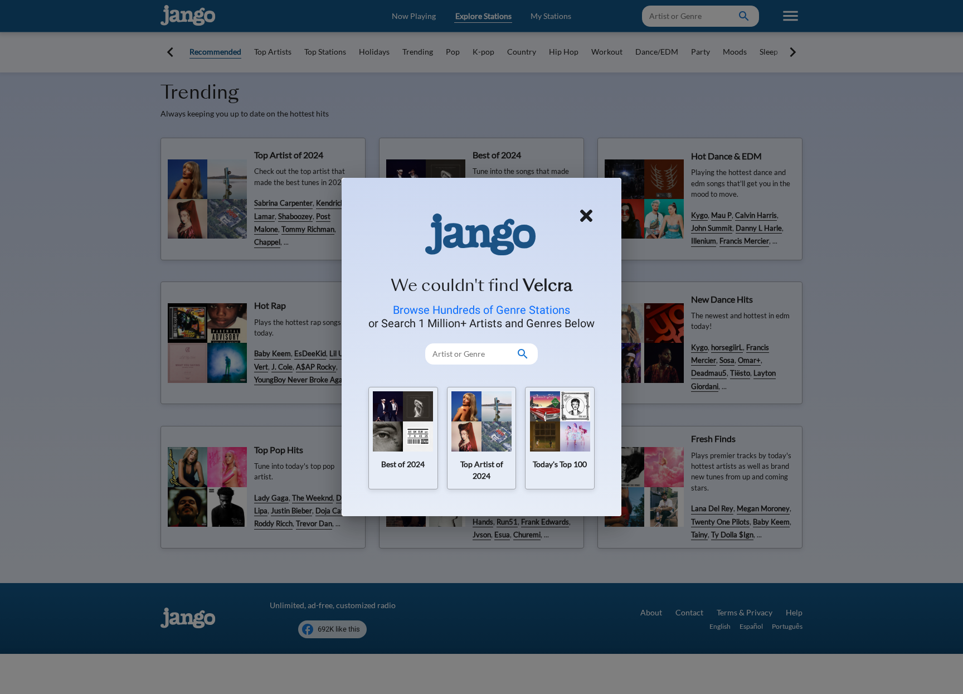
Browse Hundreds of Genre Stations (481, 310)
